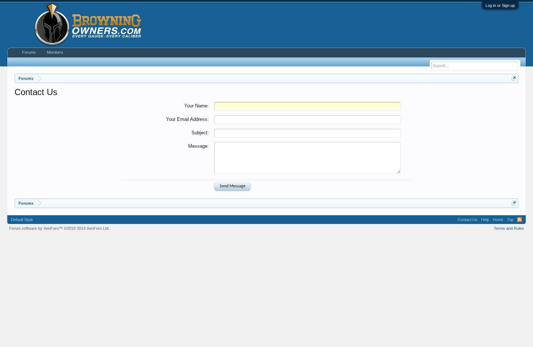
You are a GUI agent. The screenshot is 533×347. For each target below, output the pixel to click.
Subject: (200, 132)
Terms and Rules (509, 228)
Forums (29, 52)
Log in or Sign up (500, 5)
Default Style (22, 219)
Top (510, 219)
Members (55, 52)
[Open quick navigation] (514, 78)
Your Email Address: (187, 119)
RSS (519, 219)
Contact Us (468, 219)
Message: (198, 146)
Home (498, 219)
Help (485, 219)
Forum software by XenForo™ (59, 228)
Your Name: (196, 106)
